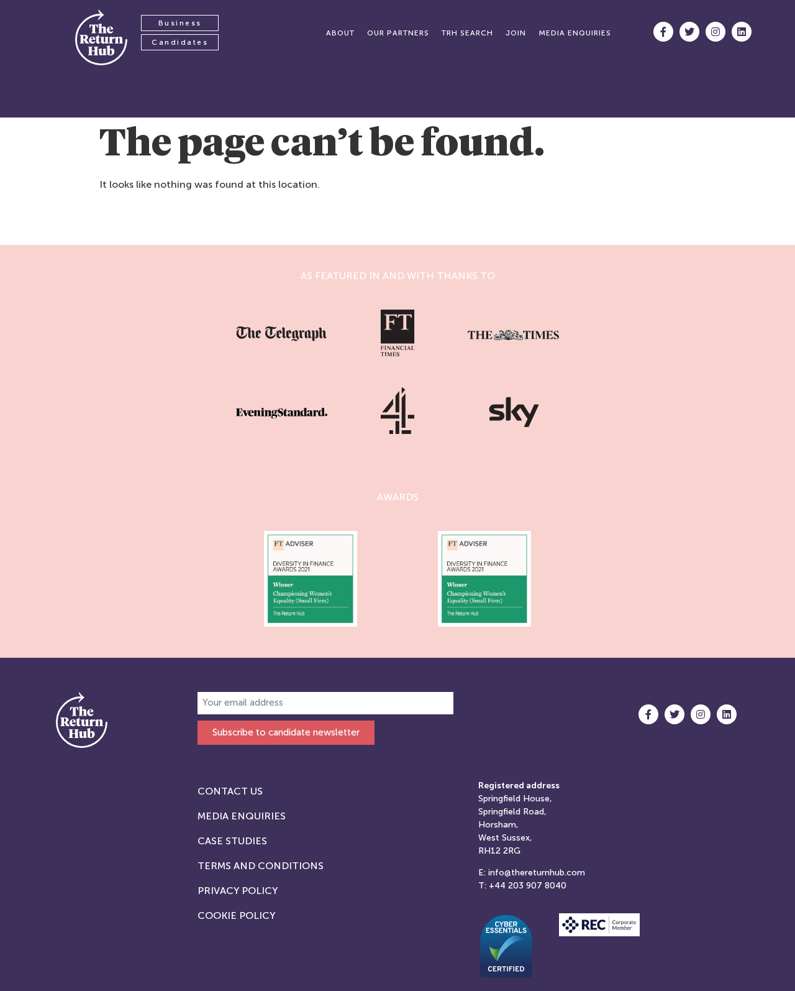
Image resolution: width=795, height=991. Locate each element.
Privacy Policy (238, 891)
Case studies (232, 841)
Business (180, 23)
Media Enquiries (242, 816)
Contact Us (230, 791)
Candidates (180, 42)
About (340, 33)
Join (516, 33)
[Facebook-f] (663, 32)
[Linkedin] (742, 32)
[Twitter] (689, 32)
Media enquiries (574, 33)
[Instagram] (715, 32)
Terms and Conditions (261, 866)
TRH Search (467, 33)
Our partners (398, 33)
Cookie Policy (236, 915)
